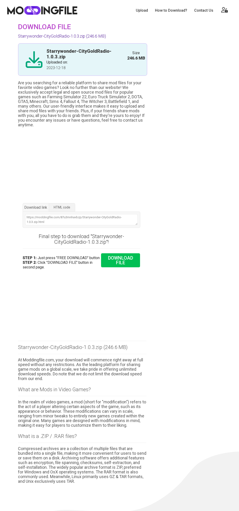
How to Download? (171, 10)
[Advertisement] (82, 165)
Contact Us (203, 10)
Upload (142, 10)
